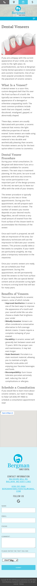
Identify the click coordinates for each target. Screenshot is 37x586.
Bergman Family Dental (21, 580)
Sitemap (21, 584)
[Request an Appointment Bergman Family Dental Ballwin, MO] (23, 2)
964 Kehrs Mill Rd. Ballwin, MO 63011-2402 (18, 480)
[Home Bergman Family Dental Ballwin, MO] (18, 11)
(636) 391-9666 (18, 486)
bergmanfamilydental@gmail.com (18, 489)
